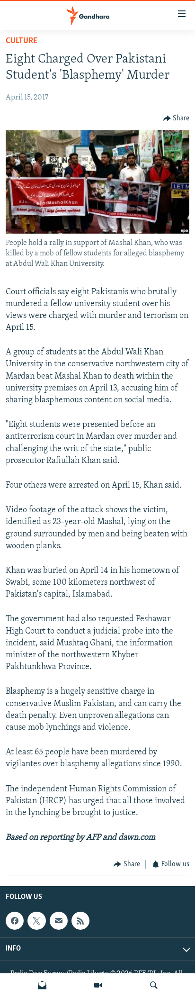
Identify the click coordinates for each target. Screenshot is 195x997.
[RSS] (80, 921)
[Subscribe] (59, 921)
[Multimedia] (98, 985)
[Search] (154, 985)
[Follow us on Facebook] (15, 921)
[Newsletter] (42, 985)
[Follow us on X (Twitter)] (36, 921)
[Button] (176, 118)
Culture (21, 41)
